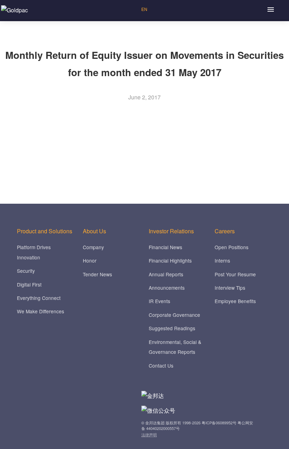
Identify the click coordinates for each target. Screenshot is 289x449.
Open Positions (231, 247)
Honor (90, 260)
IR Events (159, 301)
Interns (222, 260)
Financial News (165, 247)
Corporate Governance (174, 314)
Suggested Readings (172, 328)
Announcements (167, 287)
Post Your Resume (235, 274)
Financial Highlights (170, 260)
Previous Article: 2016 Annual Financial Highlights (75, 147)
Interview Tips (230, 287)
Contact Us (161, 365)
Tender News (97, 274)
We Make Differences (40, 311)
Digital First (29, 284)
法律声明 (149, 434)
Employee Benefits (235, 301)
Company (93, 247)
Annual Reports (166, 274)
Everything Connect (39, 297)
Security (26, 270)
